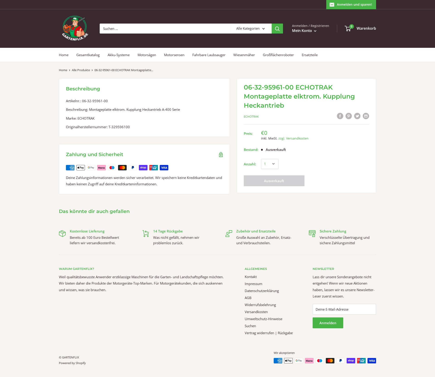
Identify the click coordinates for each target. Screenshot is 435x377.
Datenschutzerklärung (262, 290)
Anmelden (327, 323)
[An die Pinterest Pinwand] (349, 115)
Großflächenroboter (278, 55)
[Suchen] (277, 29)
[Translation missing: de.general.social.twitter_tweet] (357, 115)
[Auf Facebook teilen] (340, 115)
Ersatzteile (310, 55)
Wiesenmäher (244, 55)
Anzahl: (250, 164)
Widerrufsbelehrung (260, 304)
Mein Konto (302, 30)
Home (63, 55)
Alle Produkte (81, 70)
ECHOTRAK (251, 116)
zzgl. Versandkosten (293, 138)
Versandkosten (256, 311)
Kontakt (251, 276)
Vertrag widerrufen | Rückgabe (269, 333)
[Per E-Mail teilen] (366, 115)
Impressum (253, 283)
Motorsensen (174, 55)
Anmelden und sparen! (354, 4)
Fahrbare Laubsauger (208, 55)
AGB (248, 297)
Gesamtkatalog (88, 55)
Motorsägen (147, 55)
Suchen (250, 326)
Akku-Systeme (119, 55)
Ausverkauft (274, 180)
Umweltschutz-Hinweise (263, 319)
